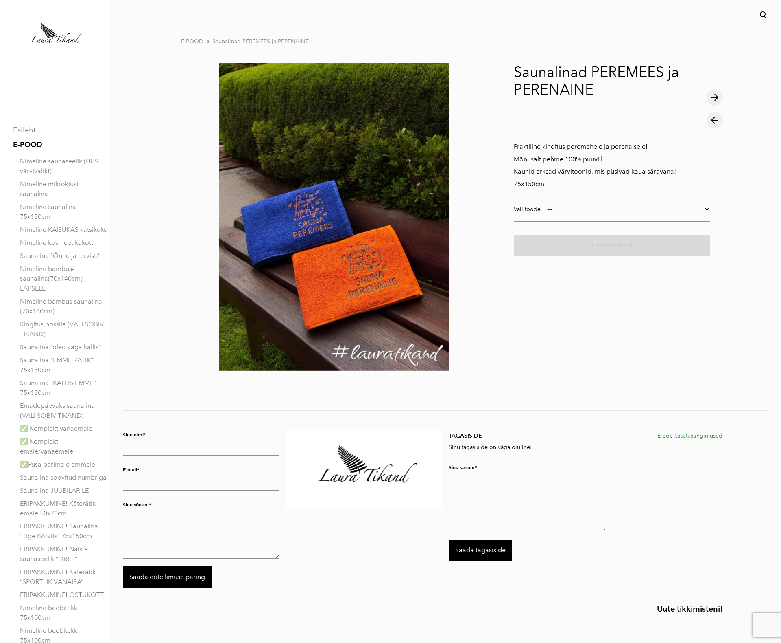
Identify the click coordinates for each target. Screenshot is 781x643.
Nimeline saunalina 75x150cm (48, 211)
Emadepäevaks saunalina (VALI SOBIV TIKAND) (57, 410)
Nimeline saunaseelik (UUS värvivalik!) (59, 166)
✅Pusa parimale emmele (57, 464)
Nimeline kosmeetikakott (56, 243)
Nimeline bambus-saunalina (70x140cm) (61, 306)
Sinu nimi (133, 435)
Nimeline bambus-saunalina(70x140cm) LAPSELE (51, 278)
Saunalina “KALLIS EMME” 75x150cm (58, 387)
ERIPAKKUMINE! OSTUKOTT (62, 595)
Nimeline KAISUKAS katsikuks (63, 229)
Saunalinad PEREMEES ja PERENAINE (260, 41)
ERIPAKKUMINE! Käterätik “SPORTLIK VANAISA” (58, 577)
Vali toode (527, 209)
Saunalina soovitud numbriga (63, 477)
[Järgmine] (715, 97)
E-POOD (27, 144)
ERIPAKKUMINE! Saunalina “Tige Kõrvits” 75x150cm (59, 531)
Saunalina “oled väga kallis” (60, 347)
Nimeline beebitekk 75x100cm (48, 612)
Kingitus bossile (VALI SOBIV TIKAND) (62, 329)
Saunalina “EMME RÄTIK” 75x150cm (56, 365)
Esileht (24, 130)
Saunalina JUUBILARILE (54, 490)
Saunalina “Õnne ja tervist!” (60, 256)
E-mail (130, 470)
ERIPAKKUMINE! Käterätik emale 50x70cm (58, 508)
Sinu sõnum (136, 505)
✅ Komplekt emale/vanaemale (46, 446)
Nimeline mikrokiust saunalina (49, 189)
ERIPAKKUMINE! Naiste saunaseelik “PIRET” (54, 554)
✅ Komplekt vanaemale (56, 428)
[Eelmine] (715, 120)
